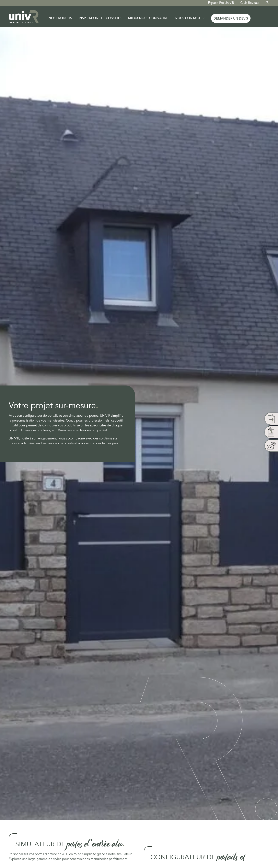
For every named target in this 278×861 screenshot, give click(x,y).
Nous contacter (190, 18)
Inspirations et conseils (100, 18)
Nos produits (60, 18)
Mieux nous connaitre (148, 18)
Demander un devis (230, 18)
